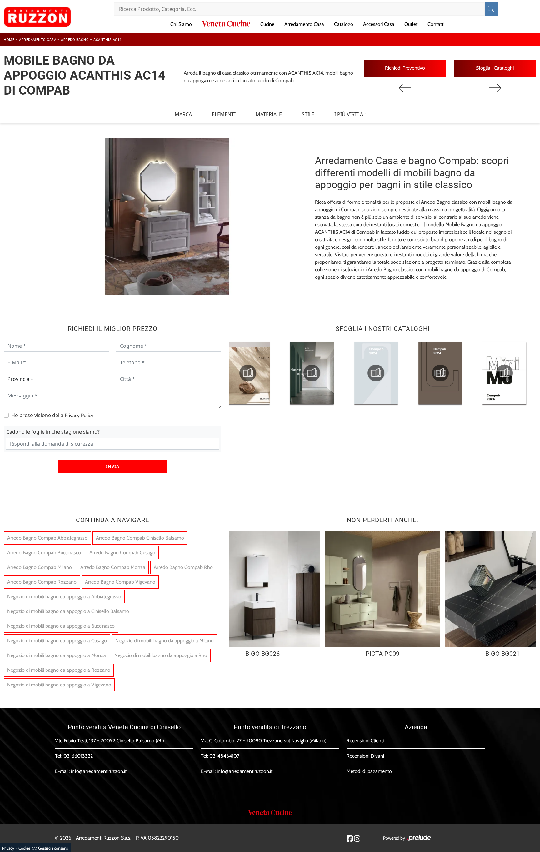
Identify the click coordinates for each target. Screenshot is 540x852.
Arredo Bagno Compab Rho (183, 567)
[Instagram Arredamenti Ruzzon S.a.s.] (357, 838)
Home (9, 40)
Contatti (436, 24)
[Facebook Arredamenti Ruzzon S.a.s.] (350, 838)
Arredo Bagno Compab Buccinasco (44, 553)
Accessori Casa (378, 24)
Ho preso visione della (52, 415)
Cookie (24, 847)
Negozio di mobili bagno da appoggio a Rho (160, 655)
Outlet (411, 24)
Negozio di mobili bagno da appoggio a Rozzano (58, 670)
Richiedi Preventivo (405, 68)
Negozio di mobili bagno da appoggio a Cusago (57, 641)
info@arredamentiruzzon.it (99, 771)
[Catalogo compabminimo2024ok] (504, 373)
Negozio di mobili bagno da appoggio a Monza (56, 655)
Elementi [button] (224, 114)
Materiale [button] (269, 114)
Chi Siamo (181, 24)
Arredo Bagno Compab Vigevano (120, 582)
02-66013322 (78, 756)
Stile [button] (308, 114)
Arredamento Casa (304, 24)
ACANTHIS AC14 (107, 40)
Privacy (8, 847)
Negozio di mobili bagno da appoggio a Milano (164, 641)
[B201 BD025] (495, 88)
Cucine (267, 24)
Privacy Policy (79, 415)
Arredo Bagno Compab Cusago (122, 553)
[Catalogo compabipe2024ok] (440, 373)
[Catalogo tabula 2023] (248, 373)
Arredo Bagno (75, 40)
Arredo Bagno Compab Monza (112, 567)
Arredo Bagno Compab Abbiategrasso (47, 538)
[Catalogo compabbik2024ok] (376, 373)
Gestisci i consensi (53, 847)
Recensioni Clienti (365, 741)
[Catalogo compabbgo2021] (312, 373)
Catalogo (343, 24)
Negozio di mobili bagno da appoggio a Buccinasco (61, 626)
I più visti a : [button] (350, 114)
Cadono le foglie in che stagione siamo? (53, 431)
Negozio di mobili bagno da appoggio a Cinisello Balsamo (68, 611)
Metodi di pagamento (369, 771)
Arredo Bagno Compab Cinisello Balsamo (140, 538)
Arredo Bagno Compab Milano (39, 567)
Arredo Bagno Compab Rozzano (42, 582)
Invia (112, 466)
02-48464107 (224, 756)
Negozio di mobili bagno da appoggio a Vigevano (59, 685)
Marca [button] (183, 114)
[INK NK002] (405, 88)
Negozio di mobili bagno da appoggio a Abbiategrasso (64, 597)
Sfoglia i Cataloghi (495, 68)
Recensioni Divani (365, 756)
